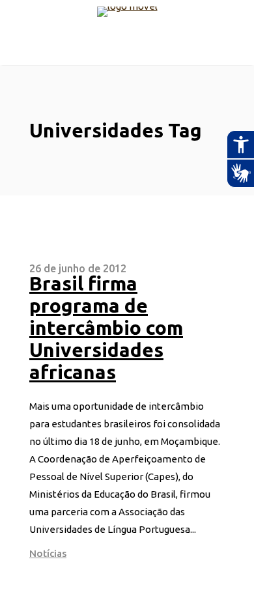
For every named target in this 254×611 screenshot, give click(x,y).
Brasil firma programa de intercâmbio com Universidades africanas (106, 327)
